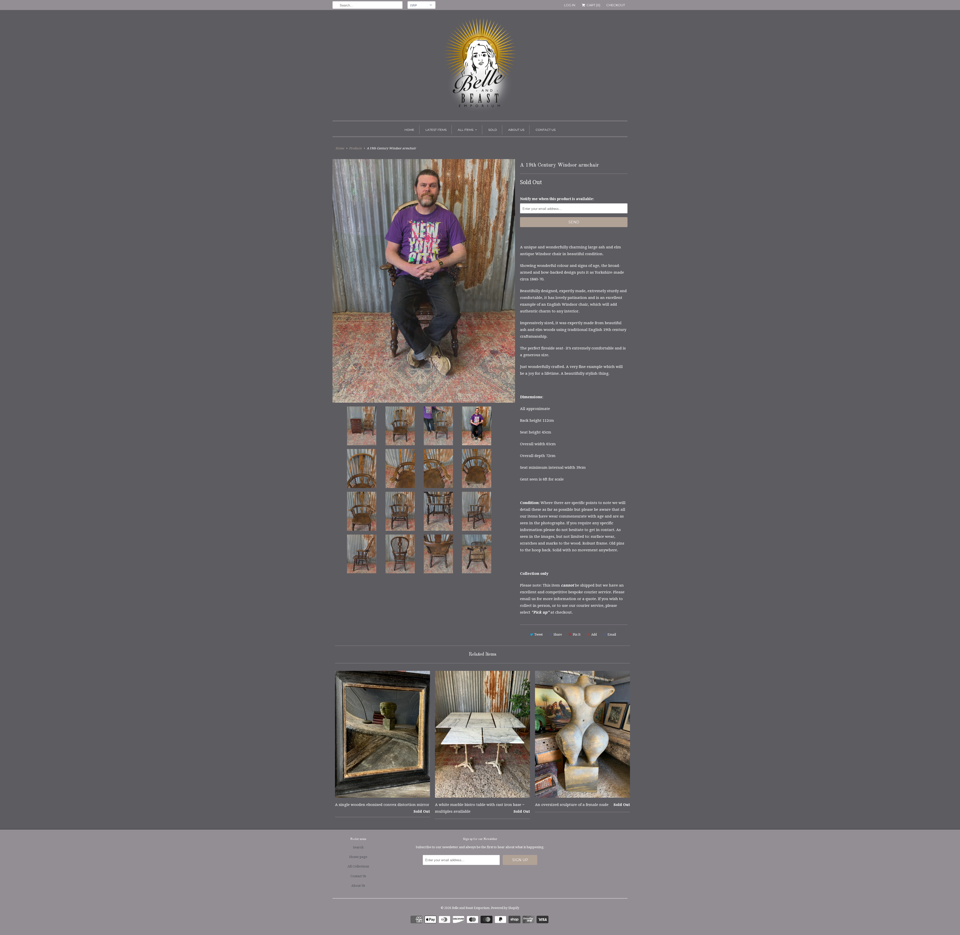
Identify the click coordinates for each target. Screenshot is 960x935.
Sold (492, 130)
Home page (358, 857)
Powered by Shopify (505, 908)
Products (355, 148)
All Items (465, 130)
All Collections (358, 866)
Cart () (593, 5)
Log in (569, 5)
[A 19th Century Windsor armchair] (423, 280)
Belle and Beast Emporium (471, 908)
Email (612, 634)
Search (358, 847)
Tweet (538, 634)
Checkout (615, 5)
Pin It (576, 634)
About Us (516, 130)
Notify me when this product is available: (557, 199)
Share (558, 634)
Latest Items (436, 130)
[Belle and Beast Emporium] (480, 67)
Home (409, 130)
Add (594, 634)
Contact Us (546, 130)
